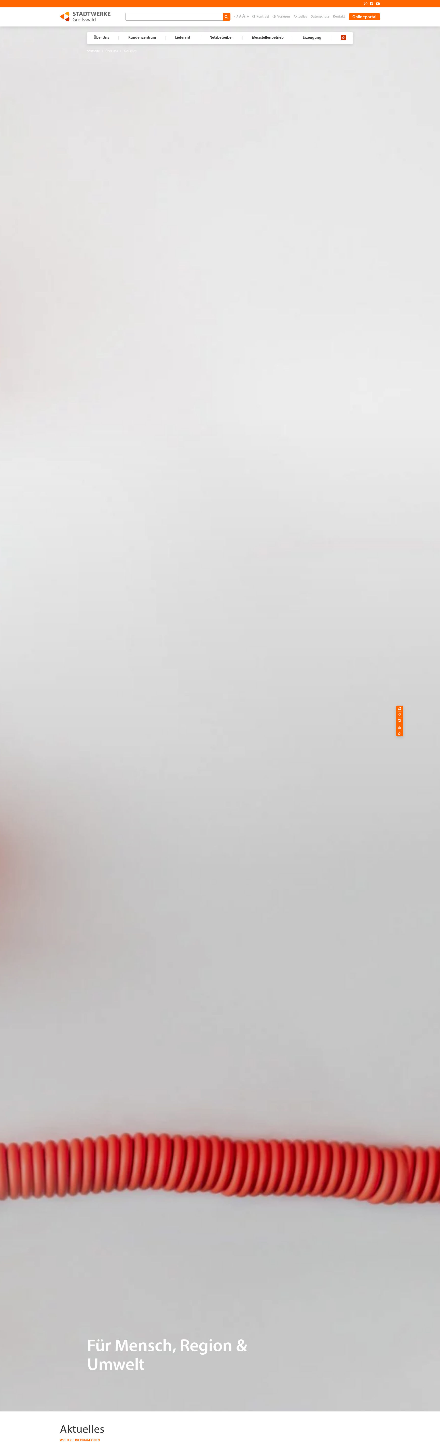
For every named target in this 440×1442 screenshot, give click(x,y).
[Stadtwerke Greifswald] (85, 16)
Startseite (93, 51)
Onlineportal (364, 17)
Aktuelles (300, 16)
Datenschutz (320, 16)
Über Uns (111, 51)
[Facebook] (370, 3)
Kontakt (339, 16)
